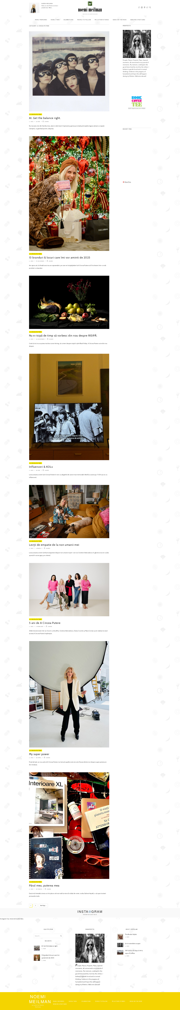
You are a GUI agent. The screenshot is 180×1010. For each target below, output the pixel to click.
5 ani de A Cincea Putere (44, 623)
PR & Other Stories (102, 19)
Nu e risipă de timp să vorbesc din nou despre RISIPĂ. (63, 335)
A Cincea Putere (36, 114)
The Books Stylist (131, 934)
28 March (39, 889)
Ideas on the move (120, 19)
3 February (39, 626)
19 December (40, 261)
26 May (38, 121)
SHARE (46, 121)
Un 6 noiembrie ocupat (132, 943)
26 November (40, 339)
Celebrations (68, 19)
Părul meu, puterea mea (44, 885)
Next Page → (43, 905)
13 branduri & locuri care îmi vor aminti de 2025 (59, 257)
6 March (39, 548)
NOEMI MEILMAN (47, 3)
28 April (38, 757)
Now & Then (55, 19)
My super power (39, 754)
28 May (38, 470)
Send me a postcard (137, 19)
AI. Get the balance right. (45, 118)
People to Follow (84, 19)
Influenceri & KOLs (41, 466)
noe (32, 121)
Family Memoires (41, 19)
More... (51, 7)
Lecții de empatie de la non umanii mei (54, 544)
